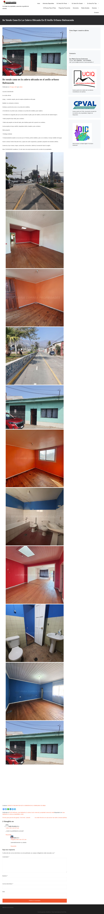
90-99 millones (13, 812)
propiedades (16, 814)
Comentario (5, 857)
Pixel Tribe (64, 912)
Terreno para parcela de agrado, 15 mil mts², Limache (16, 817)
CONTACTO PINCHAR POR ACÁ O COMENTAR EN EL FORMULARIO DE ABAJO (26, 805)
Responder (8, 834)
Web (3, 891)
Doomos (11, 907)
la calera (28, 812)
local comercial (35, 812)
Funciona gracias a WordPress (44, 912)
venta (52, 812)
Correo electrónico (7, 884)
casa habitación (22, 812)
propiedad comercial (45, 812)
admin (20, 87)
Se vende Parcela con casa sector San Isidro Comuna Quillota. (51, 817)
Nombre (5, 876)
